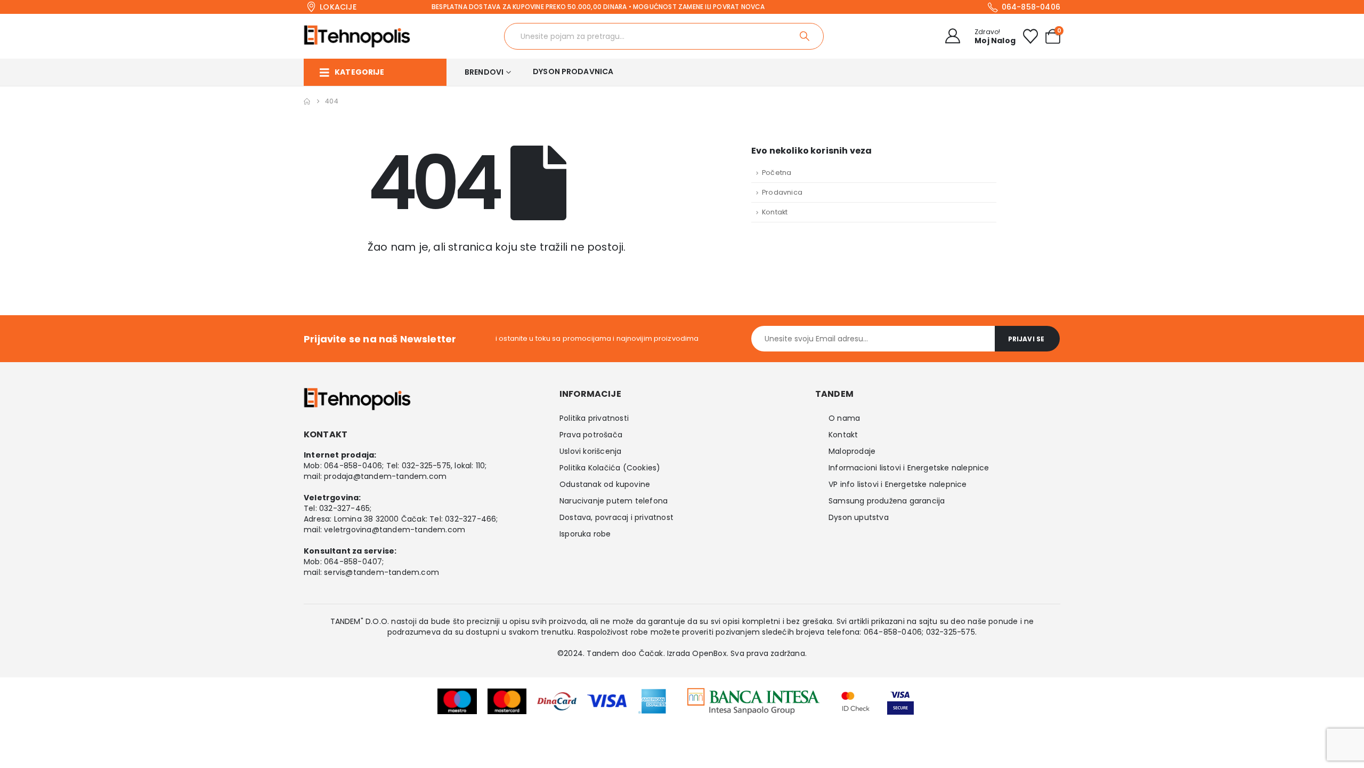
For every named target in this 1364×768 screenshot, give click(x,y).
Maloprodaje (852, 451)
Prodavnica (782, 192)
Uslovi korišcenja (590, 451)
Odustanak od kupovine (604, 484)
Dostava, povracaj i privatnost (616, 517)
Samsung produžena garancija (887, 500)
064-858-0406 (353, 465)
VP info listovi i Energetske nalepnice (898, 484)
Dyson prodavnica (573, 71)
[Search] (805, 36)
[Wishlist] (1030, 36)
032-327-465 (344, 508)
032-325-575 (426, 465)
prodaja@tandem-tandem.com (385, 476)
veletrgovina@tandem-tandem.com (394, 529)
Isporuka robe (585, 534)
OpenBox (709, 653)
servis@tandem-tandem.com (381, 572)
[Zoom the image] (753, 695)
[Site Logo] (357, 36)
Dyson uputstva (859, 517)
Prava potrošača (590, 434)
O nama (844, 418)
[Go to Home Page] (307, 101)
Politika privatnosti (594, 418)
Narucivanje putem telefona (613, 500)
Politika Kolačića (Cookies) (609, 467)
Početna (776, 172)
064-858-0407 (353, 561)
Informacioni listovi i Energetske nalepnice (909, 467)
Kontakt (774, 212)
